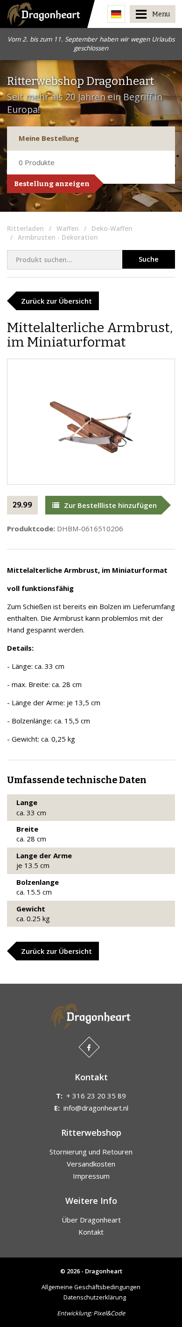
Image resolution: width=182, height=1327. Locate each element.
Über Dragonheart (91, 1219)
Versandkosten (91, 1163)
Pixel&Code (109, 1313)
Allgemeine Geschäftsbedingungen (91, 1287)
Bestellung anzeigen (52, 184)
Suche (149, 259)
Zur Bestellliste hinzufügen (110, 505)
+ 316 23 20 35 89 (96, 1095)
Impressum (91, 1176)
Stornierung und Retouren (91, 1151)
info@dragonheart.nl (95, 1107)
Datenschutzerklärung (94, 1297)
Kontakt (91, 1232)
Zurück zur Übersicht (56, 301)
